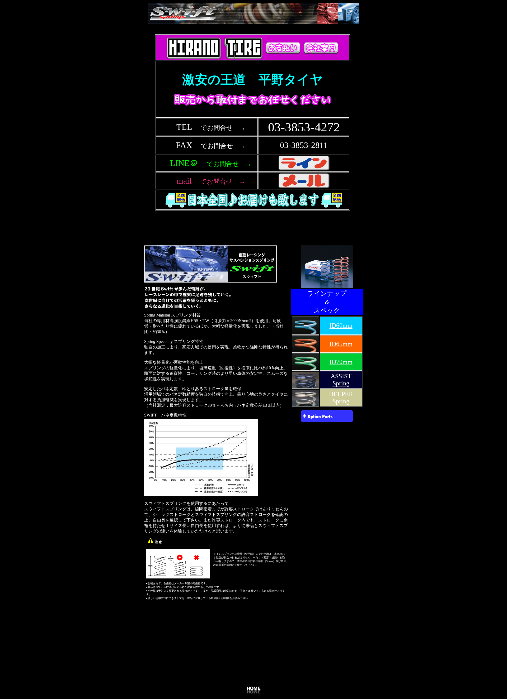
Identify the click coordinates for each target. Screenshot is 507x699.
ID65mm (341, 344)
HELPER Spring (341, 398)
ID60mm (341, 325)
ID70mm (341, 361)
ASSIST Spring (341, 380)
